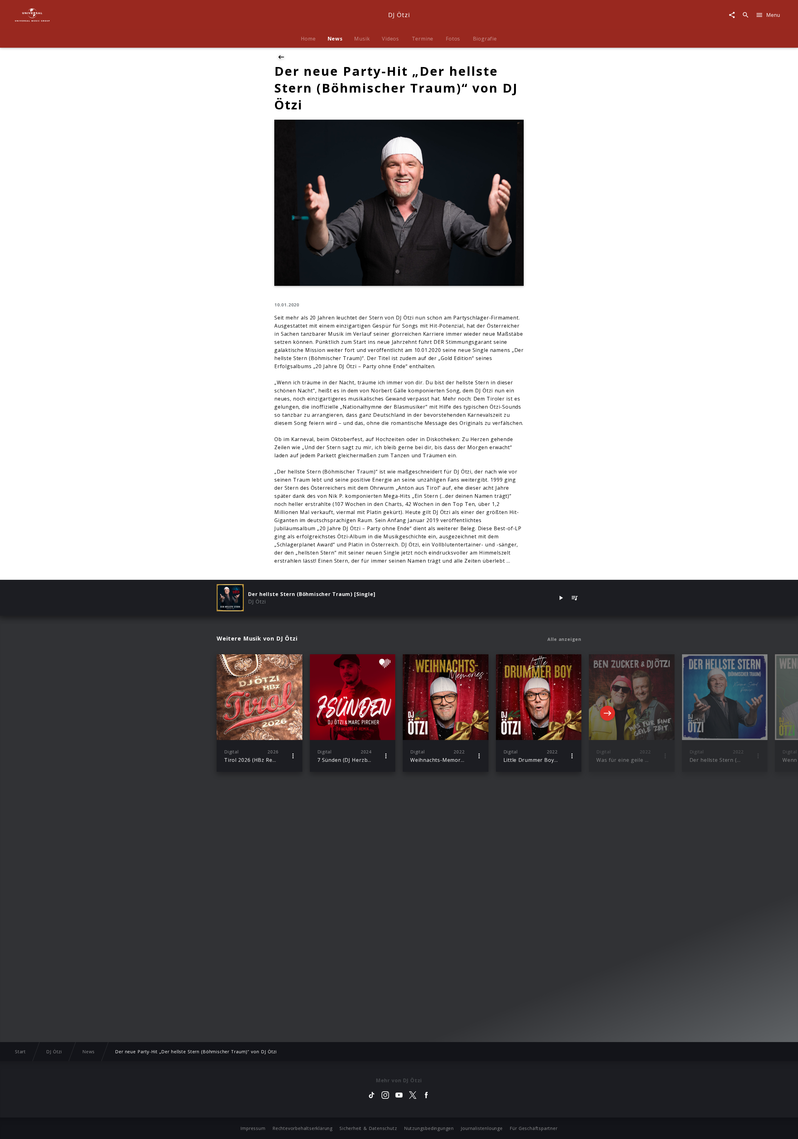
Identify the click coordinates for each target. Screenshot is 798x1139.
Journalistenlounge (481, 1128)
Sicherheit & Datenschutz (368, 1128)
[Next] (607, 713)
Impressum (252, 1128)
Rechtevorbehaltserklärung (302, 1128)
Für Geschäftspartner (533, 1128)
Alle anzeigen (564, 639)
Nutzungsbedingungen (429, 1128)
